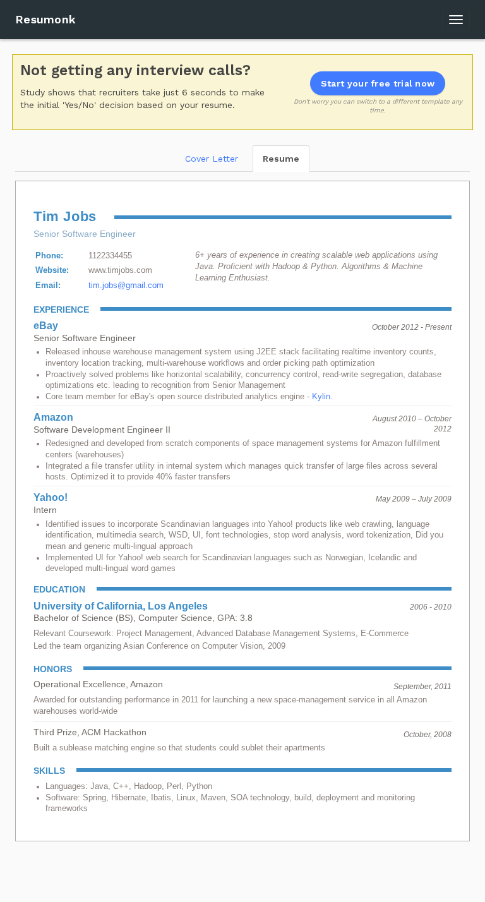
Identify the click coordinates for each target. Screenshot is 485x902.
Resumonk (45, 19)
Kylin (321, 396)
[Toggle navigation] (456, 19)
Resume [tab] (281, 158)
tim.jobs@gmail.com (126, 285)
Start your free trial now (378, 83)
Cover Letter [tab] (211, 158)
